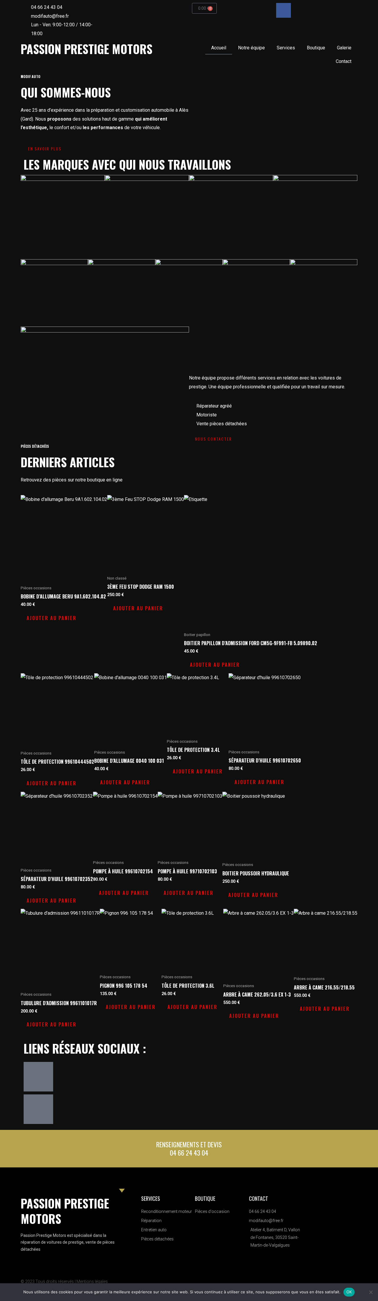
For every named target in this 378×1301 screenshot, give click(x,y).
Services (286, 48)
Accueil (218, 48)
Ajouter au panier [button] (51, 618)
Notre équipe (251, 48)
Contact (343, 61)
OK (349, 1291)
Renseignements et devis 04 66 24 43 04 (189, 1149)
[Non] (371, 1292)
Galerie (344, 48)
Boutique (316, 48)
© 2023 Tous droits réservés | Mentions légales (64, 1281)
